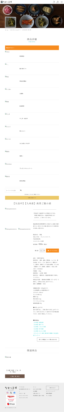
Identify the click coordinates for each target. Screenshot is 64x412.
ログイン (57, 2)
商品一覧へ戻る (15, 376)
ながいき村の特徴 (37, 389)
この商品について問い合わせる (49, 339)
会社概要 (35, 391)
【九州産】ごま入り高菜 (39, 326)
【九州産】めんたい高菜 (39, 331)
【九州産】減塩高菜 (38, 322)
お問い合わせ (52, 387)
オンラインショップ (50, 391)
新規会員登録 (49, 393)
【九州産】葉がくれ (38, 324)
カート (54, 2)
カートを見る (49, 395)
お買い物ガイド (36, 393)
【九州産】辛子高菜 (38, 329)
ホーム (34, 387)
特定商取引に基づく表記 (38, 395)
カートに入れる (53, 250)
